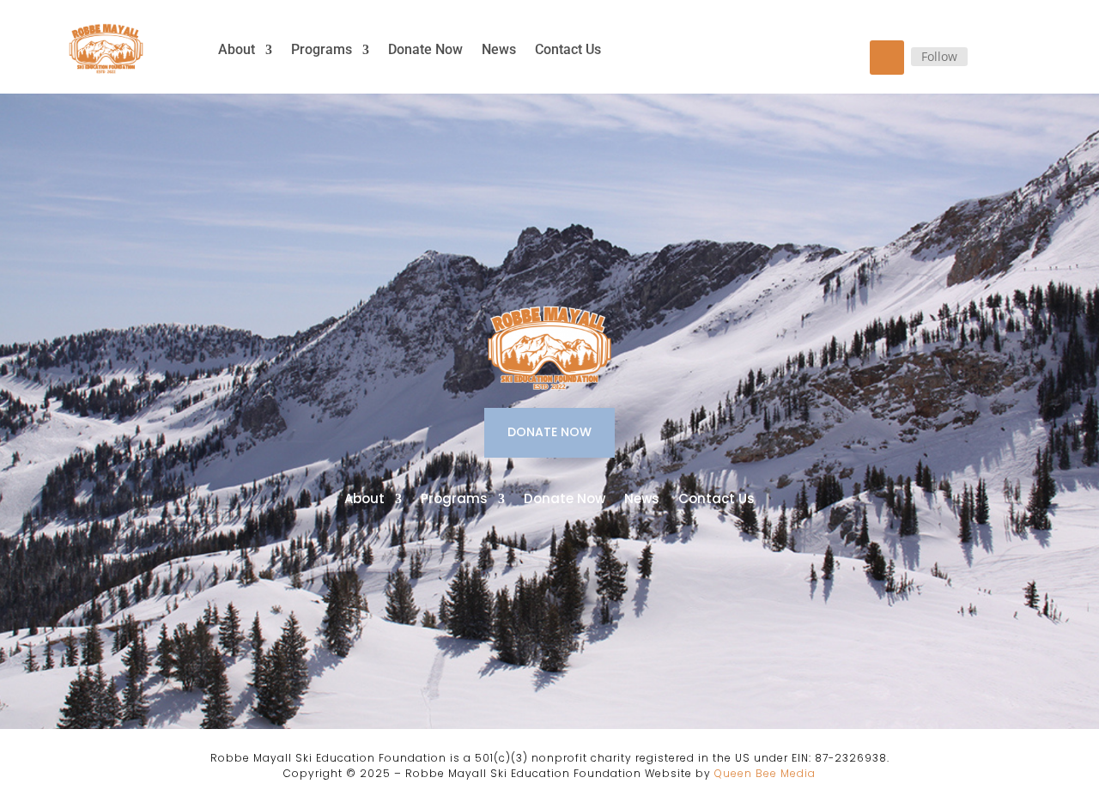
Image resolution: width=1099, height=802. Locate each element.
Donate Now (425, 49)
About (236, 49)
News (499, 49)
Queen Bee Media (765, 773)
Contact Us (568, 49)
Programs (321, 49)
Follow (939, 56)
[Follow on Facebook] (887, 57)
